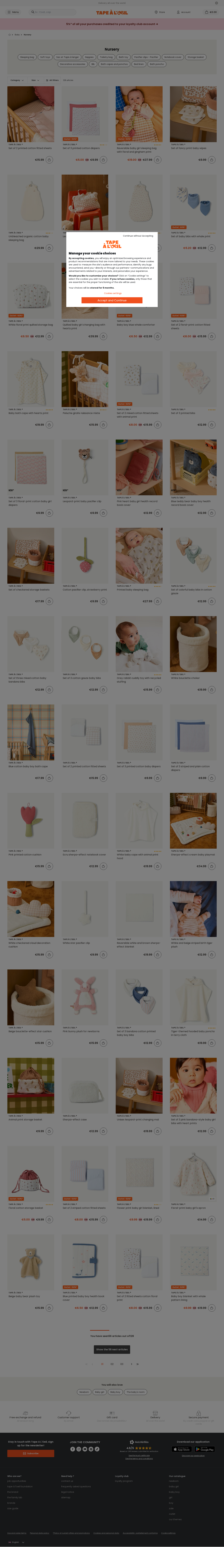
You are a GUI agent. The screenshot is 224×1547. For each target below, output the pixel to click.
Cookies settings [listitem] (113, 293)
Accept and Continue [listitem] (112, 300)
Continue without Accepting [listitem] (138, 235)
